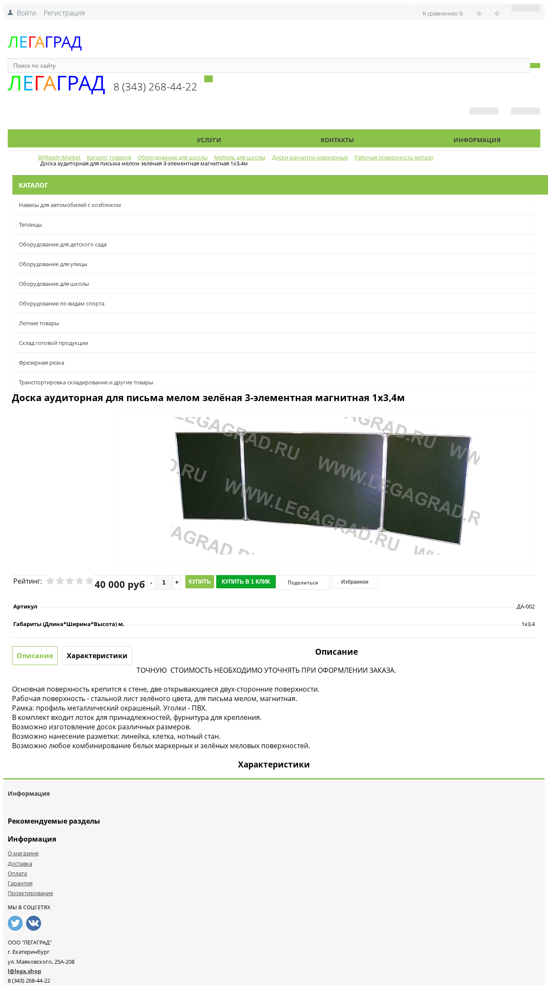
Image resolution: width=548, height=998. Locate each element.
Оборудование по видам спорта (61, 303)
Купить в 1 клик (246, 581)
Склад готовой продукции (53, 343)
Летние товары (39, 323)
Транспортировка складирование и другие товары (86, 382)
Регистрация (64, 13)
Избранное (355, 582)
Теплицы (30, 224)
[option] (325, 521)
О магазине (23, 853)
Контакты (337, 140)
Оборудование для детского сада (63, 244)
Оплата (17, 873)
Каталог (81, 140)
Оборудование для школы (54, 284)
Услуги (209, 140)
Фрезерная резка (41, 362)
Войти (26, 13)
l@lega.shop (24, 971)
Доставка (20, 863)
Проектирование (30, 893)
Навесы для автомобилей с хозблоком (70, 205)
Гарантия (20, 883)
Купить (200, 581)
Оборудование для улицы (53, 264)
